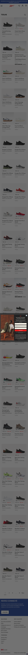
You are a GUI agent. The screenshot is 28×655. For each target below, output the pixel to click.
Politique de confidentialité (23, 337)
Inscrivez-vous (21, 330)
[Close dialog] (26, 315)
